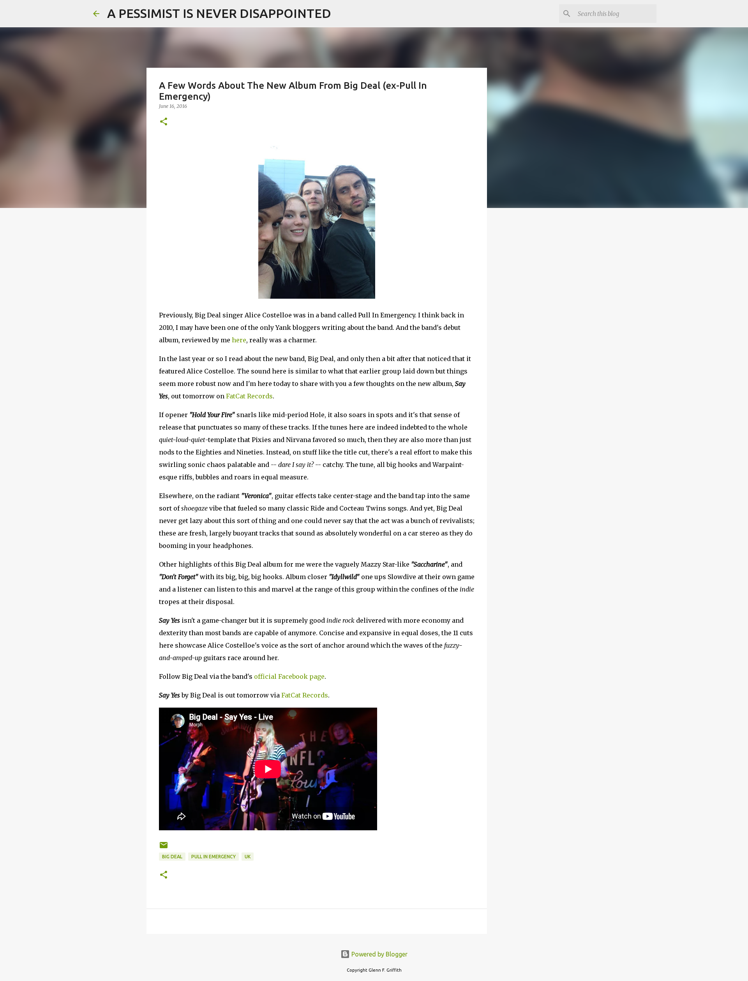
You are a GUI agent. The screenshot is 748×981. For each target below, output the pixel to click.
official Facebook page (289, 676)
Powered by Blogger (379, 954)
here (239, 340)
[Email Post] (163, 848)
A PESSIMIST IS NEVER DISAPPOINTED (219, 13)
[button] (163, 122)
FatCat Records (249, 396)
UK (248, 856)
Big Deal (172, 856)
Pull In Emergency (213, 856)
